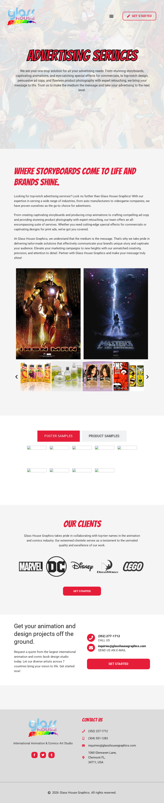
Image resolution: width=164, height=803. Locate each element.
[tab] (58, 436)
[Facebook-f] (34, 755)
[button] (111, 16)
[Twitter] (43, 755)
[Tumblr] (51, 755)
